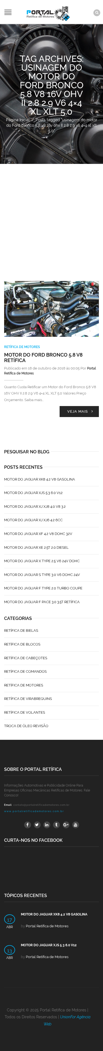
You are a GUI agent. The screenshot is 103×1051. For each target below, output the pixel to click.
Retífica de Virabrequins (28, 699)
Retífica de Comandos (25, 671)
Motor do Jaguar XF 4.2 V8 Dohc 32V (38, 534)
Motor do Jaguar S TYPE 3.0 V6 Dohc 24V (42, 575)
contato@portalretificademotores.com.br (41, 805)
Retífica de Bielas (21, 630)
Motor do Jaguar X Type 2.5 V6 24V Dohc (42, 561)
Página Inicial (18, 120)
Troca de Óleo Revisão (26, 726)
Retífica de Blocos (22, 644)
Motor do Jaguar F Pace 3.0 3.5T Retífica (42, 602)
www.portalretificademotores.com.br (34, 811)
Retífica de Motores (22, 347)
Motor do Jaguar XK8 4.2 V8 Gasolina (39, 479)
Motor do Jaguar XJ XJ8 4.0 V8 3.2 (35, 506)
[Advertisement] (51, 218)
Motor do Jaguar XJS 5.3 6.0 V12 (33, 493)
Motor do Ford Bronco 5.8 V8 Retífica (43, 357)
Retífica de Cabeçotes (25, 658)
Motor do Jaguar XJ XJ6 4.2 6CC (33, 520)
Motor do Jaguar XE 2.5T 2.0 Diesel (36, 547)
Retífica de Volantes (24, 712)
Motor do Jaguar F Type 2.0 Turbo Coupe (43, 588)
